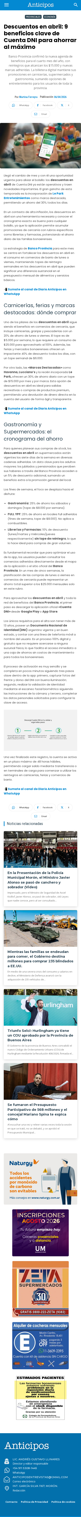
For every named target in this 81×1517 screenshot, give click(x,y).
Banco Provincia (40, 248)
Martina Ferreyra (28, 96)
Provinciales (33, 16)
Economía (49, 16)
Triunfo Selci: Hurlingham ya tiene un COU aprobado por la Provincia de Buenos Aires (40, 1035)
